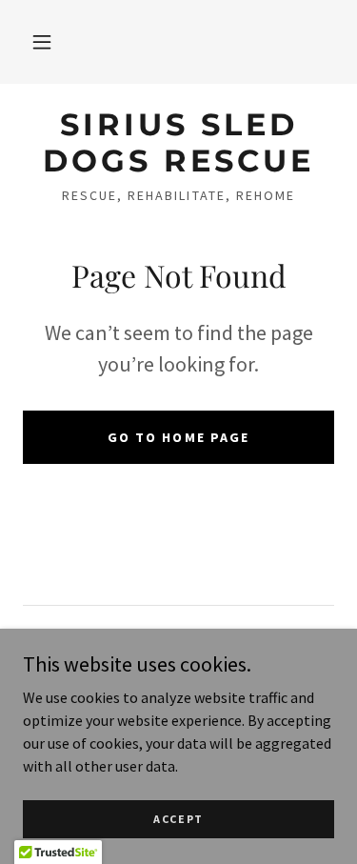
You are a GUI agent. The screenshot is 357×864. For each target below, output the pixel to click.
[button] (42, 42)
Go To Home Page (178, 437)
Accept (178, 819)
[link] (178, 143)
